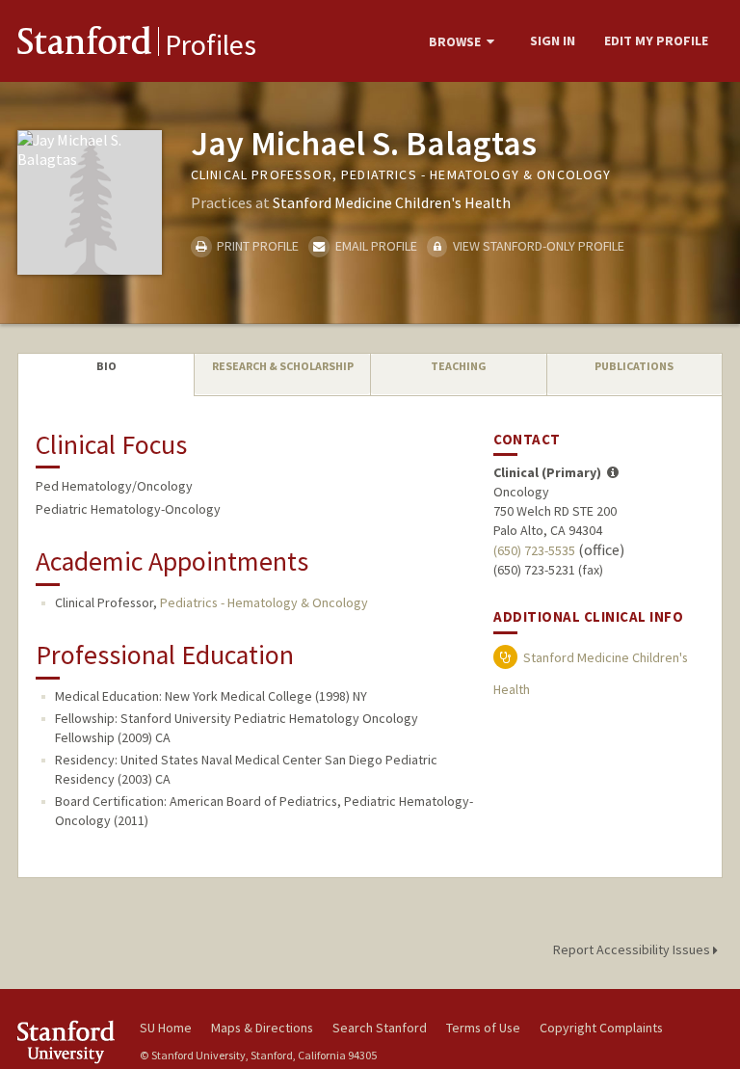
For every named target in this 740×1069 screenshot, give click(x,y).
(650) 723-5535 (534, 550)
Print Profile (256, 245)
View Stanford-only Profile (537, 245)
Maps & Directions (262, 1027)
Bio (106, 366)
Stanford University (67, 1041)
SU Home (166, 1027)
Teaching (459, 366)
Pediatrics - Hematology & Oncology (264, 602)
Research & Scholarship (283, 366)
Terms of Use (483, 1027)
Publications (634, 366)
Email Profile (374, 245)
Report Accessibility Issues (633, 949)
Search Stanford (379, 1027)
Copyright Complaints (601, 1027)
